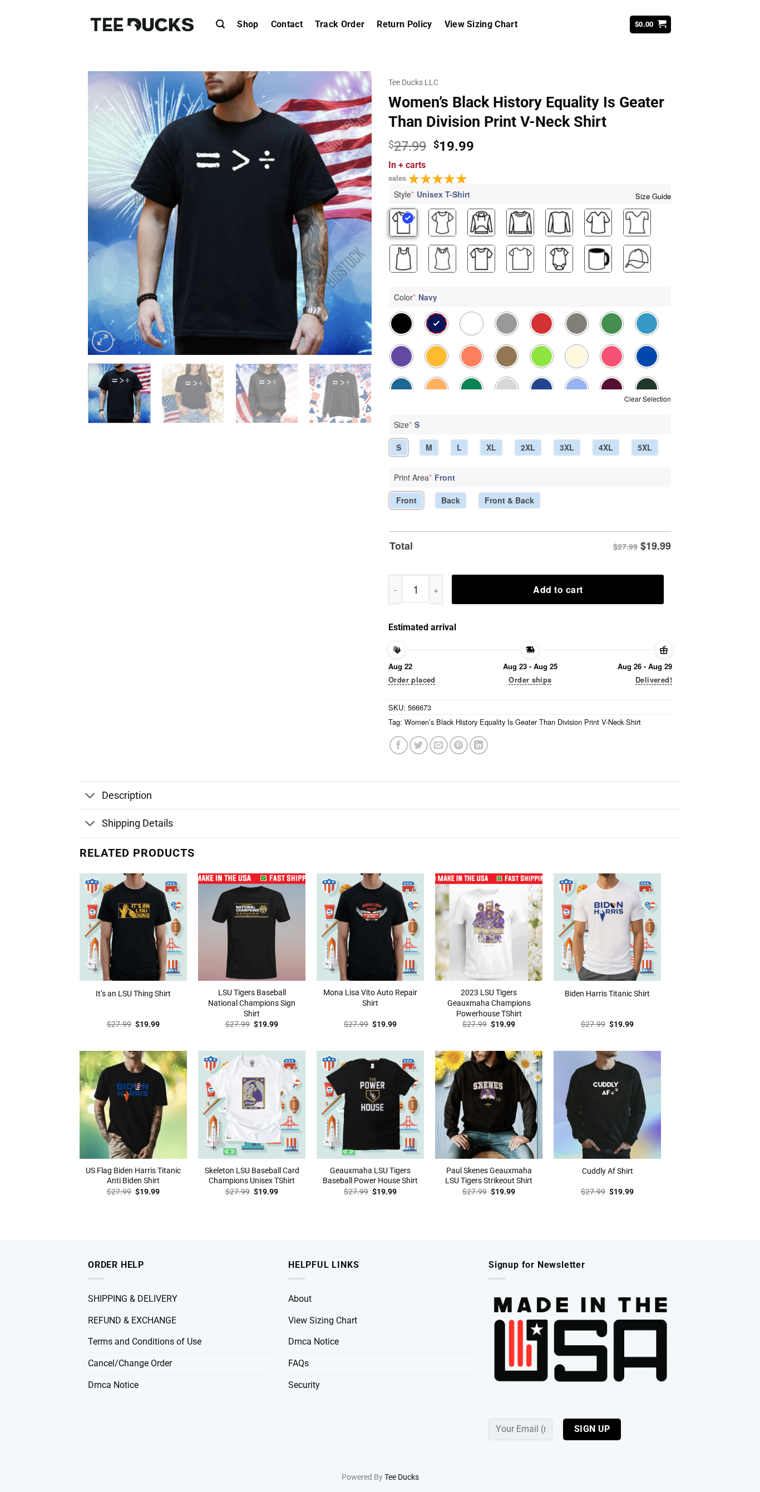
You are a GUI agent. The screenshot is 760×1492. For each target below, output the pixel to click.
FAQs (298, 1363)
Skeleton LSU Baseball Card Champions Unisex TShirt (252, 1176)
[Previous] (107, 213)
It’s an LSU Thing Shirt (133, 994)
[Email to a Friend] (439, 745)
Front (406, 500)
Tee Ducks (401, 1477)
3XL (567, 447)
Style (432, 194)
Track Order (340, 24)
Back (450, 500)
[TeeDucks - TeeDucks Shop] (143, 25)
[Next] (352, 213)
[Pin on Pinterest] (459, 745)
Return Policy (404, 24)
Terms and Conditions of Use (144, 1341)
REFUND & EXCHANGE (132, 1320)
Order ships (530, 679)
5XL (645, 447)
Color (415, 297)
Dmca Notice (113, 1385)
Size (407, 424)
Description (127, 795)
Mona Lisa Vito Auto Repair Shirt (370, 998)
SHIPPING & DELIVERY (132, 1298)
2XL (528, 447)
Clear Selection (647, 398)
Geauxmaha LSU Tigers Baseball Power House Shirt (370, 1176)
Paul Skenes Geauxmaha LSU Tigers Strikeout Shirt (488, 1176)
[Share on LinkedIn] (479, 745)
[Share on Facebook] (398, 745)
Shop (247, 24)
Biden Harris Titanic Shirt (607, 994)
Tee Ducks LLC (413, 82)
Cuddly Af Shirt (607, 1171)
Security (304, 1385)
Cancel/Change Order (130, 1363)
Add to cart (558, 589)
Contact (287, 24)
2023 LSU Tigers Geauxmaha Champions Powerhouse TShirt (489, 1003)
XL (491, 447)
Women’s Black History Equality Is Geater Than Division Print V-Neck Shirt (522, 722)
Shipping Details (137, 823)
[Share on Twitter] (418, 745)
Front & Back (509, 500)
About (300, 1298)
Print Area (424, 477)
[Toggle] (90, 796)
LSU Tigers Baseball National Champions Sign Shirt (251, 1003)
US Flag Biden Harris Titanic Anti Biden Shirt (133, 1176)
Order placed (412, 679)
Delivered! (653, 679)
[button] (220, 24)
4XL (606, 447)
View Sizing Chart (481, 24)
